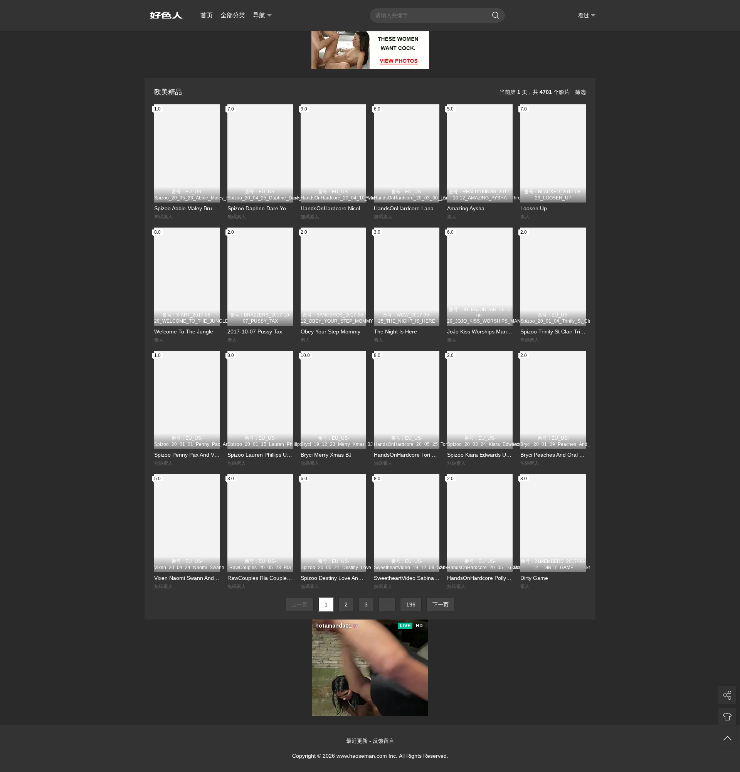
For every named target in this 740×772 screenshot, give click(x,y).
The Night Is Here (395, 331)
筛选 (580, 92)
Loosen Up (533, 208)
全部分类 (232, 15)
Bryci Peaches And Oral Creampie (553, 455)
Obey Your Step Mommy (330, 331)
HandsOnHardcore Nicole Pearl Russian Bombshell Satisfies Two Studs (333, 208)
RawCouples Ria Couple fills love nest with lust (260, 578)
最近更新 (357, 741)
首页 (206, 15)
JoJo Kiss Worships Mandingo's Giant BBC (480, 331)
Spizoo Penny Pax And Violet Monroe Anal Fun (187, 455)
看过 (583, 15)
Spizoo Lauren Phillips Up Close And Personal (260, 455)
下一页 (440, 604)
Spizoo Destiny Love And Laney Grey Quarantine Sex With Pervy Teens (333, 578)
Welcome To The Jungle (183, 331)
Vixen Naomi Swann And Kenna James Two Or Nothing (187, 578)
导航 (259, 15)
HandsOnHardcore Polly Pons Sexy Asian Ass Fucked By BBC (480, 578)
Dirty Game (534, 578)
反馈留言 (383, 741)
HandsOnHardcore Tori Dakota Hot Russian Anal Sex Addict (406, 455)
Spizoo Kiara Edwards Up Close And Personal (480, 455)
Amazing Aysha (465, 208)
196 (410, 604)
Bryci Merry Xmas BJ (326, 455)
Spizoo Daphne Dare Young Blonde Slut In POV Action (260, 208)
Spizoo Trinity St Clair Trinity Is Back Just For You (553, 331)
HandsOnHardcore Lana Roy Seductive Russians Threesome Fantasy (406, 208)
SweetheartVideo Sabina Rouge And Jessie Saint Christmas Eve (406, 578)
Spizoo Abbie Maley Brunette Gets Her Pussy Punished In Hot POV (187, 208)
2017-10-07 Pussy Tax (254, 331)
